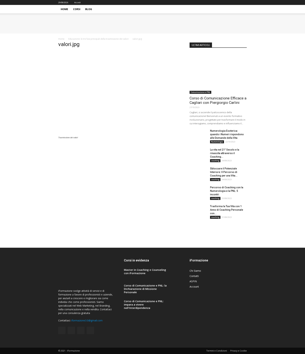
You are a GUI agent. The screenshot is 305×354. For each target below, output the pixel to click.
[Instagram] (232, 2)
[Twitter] (244, 2)
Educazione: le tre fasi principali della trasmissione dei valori (98, 38)
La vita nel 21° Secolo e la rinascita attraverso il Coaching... (224, 153)
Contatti (194, 276)
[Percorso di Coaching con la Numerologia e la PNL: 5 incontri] (198, 192)
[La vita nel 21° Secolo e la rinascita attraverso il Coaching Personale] (198, 154)
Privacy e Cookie (238, 350)
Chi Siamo (195, 270)
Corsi (76, 9)
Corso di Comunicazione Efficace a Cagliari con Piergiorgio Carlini (218, 100)
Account (194, 286)
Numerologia (217, 142)
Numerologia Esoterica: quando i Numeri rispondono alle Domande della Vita (227, 134)
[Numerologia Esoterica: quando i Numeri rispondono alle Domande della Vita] (198, 135)
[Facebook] (226, 2)
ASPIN (193, 281)
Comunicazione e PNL (200, 92)
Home (64, 9)
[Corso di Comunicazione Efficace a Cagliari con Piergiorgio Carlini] (218, 73)
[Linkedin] (238, 2)
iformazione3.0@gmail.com (87, 320)
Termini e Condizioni (216, 350)
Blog (88, 9)
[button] (242, 9)
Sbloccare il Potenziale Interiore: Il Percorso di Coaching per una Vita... (223, 172)
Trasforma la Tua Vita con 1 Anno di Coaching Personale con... (226, 210)
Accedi (77, 2)
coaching (215, 160)
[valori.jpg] (81, 134)
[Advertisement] (119, 75)
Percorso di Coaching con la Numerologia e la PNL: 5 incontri (226, 191)
